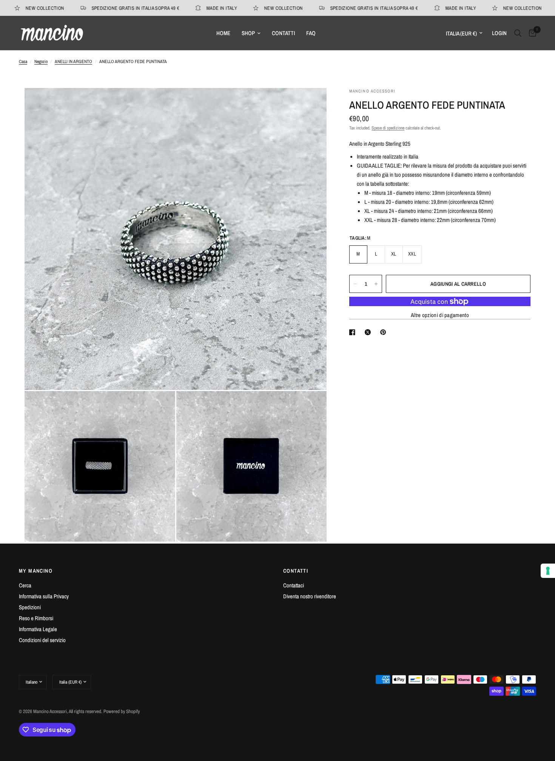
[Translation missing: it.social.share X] (369, 332)
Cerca (25, 585)
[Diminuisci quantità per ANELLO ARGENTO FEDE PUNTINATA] (355, 284)
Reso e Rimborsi (36, 618)
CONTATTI (295, 570)
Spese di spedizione (388, 128)
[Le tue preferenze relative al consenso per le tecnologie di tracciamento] (548, 571)
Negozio (41, 62)
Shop (248, 33)
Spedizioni (30, 607)
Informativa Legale (38, 629)
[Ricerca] (517, 33)
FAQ (311, 33)
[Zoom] (311, 104)
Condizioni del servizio (42, 640)
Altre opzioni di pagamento (440, 315)
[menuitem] (223, 33)
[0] (530, 33)
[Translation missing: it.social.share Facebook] (353, 332)
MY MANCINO (35, 570)
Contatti (283, 33)
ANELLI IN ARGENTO (73, 62)
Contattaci (293, 585)
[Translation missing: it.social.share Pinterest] (384, 332)
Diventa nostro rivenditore (309, 596)
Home (223, 33)
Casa (23, 62)
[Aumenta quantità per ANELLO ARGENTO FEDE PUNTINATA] (376, 284)
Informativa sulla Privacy (44, 596)
